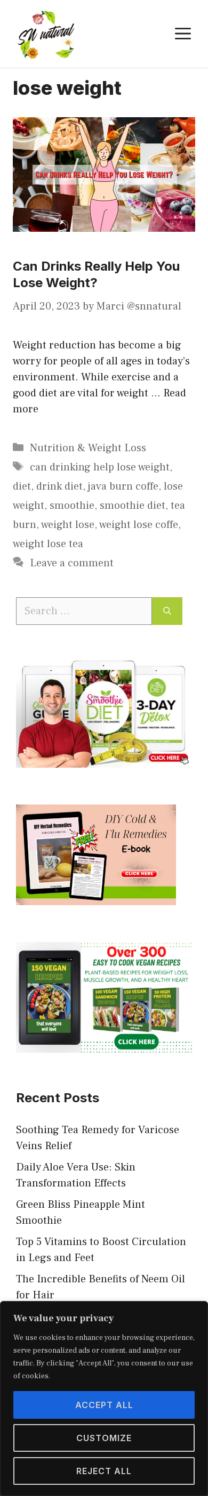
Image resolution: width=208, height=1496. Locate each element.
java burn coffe (123, 486)
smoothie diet (132, 506)
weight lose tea (48, 544)
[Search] (167, 611)
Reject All (104, 1471)
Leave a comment (72, 563)
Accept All (104, 1405)
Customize (104, 1438)
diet (22, 486)
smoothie (72, 506)
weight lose (67, 525)
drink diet (59, 486)
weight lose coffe (138, 525)
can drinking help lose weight (100, 467)
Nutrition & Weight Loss (88, 448)
